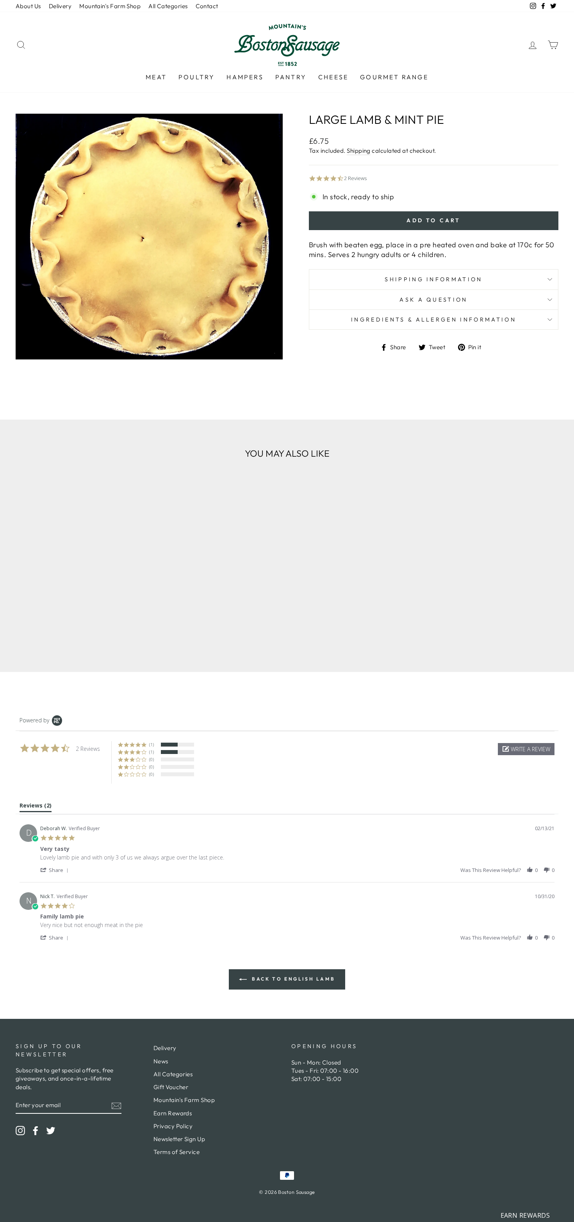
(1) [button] (151, 744)
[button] (526, 749)
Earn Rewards (172, 1113)
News (160, 1061)
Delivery (60, 6)
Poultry (196, 77)
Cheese (333, 77)
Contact (207, 6)
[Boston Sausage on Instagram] (20, 1130)
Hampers (244, 77)
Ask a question (433, 299)
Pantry (291, 77)
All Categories (167, 6)
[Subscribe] (116, 1105)
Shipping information (433, 279)
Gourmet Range (394, 77)
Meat (156, 77)
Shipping (359, 150)
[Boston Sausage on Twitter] (50, 1130)
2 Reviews (355, 178)
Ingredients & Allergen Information (433, 319)
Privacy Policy (173, 1126)
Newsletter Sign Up (179, 1139)
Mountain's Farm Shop (110, 6)
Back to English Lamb (292, 979)
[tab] (36, 807)
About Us (28, 6)
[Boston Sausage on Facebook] (35, 1130)
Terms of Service (176, 1152)
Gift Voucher (170, 1087)
